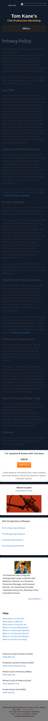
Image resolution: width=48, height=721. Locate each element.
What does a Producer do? (15, 624)
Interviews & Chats (24, 490)
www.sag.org (8, 692)
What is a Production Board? (16, 633)
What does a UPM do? (13, 621)
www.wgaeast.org (11, 683)
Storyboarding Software (13, 545)
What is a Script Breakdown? (16, 627)
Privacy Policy (28, 709)
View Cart (12, 5)
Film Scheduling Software (13, 528)
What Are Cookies (21, 332)
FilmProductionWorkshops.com (14, 707)
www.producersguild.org (14, 665)
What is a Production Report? (16, 636)
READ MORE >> (36, 599)
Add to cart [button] (24, 465)
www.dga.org (9, 656)
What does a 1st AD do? (13, 618)
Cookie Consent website (17, 195)
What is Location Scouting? (15, 639)
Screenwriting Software (12, 539)
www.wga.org (9, 674)
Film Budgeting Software (13, 534)
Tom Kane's (24, 16)
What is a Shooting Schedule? (16, 630)
